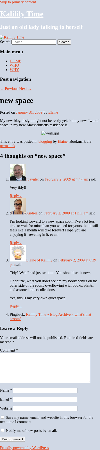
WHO (14, 65)
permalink (7, 146)
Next (25, 89)
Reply (16, 196)
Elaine (53, 112)
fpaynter (32, 179)
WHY (14, 70)
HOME (15, 61)
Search (5, 42)
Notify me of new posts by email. (31, 430)
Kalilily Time (21, 13)
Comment (9, 350)
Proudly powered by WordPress (24, 448)
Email (6, 399)
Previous (9, 89)
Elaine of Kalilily (39, 260)
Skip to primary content (18, 2)
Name (6, 390)
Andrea (32, 213)
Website (6, 408)
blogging (45, 141)
